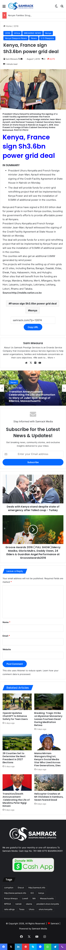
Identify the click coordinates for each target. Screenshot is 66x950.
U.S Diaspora (47, 38)
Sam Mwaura (12, 59)
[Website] (26, 363)
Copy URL (33, 327)
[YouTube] (40, 363)
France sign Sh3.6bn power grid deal (33, 303)
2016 (16, 26)
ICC (32, 893)
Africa (17, 33)
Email (6, 636)
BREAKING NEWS (32, 33)
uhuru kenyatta (45, 909)
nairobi (18, 904)
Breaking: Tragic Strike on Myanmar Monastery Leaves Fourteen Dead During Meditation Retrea (48, 719)
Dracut (21, 887)
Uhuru (31, 909)
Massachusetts (47, 898)
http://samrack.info (36, 887)
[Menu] (4, 7)
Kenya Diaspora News (16, 38)
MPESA (7, 904)
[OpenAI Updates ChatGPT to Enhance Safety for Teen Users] (17, 702)
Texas (21, 909)
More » (51, 357)
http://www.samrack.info (15, 893)
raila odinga (9, 909)
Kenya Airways (11, 898)
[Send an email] (21, 59)
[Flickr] (35, 363)
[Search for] (62, 7)
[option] (33, 388)
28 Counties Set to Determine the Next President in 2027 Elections (14, 758)
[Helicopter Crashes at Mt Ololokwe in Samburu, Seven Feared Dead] (48, 782)
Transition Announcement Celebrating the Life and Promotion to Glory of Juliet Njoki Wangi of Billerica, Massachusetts (32, 396)
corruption (8, 887)
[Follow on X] (19, 59)
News (34, 38)
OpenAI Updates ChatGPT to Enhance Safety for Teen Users (15, 716)
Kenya (48, 33)
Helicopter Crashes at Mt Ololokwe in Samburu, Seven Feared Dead (48, 796)
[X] (31, 363)
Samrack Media (39, 928)
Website (7, 649)
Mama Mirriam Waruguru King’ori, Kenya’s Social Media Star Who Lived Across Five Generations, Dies (47, 759)
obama (29, 904)
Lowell (25, 898)
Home (8, 26)
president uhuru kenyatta (48, 904)
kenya (33, 310)
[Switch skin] (56, 7)
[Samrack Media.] (21, 6)
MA (34, 898)
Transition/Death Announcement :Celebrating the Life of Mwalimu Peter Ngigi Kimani (16, 800)
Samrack (55, 923)
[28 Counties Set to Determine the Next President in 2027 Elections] (17, 742)
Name (6, 622)
